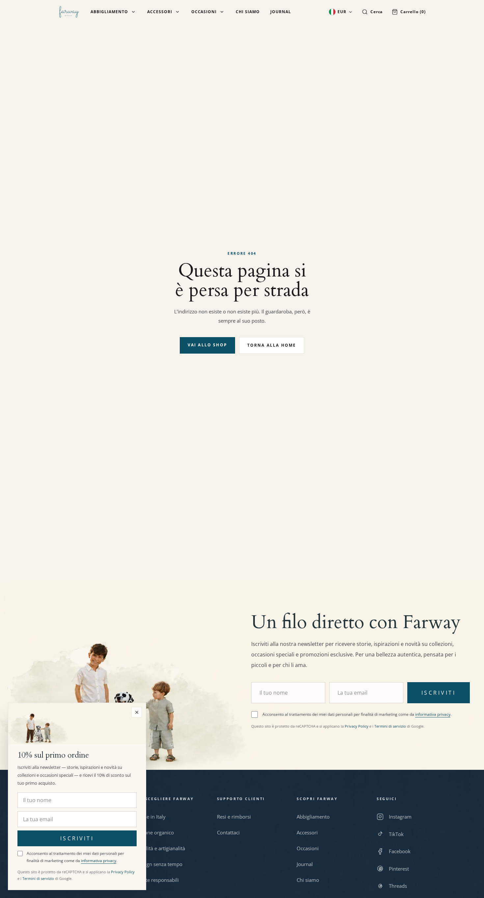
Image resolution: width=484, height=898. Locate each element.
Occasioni (204, 11)
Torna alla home (271, 345)
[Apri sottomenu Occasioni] (222, 12)
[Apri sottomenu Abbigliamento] (133, 12)
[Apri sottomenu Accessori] (177, 12)
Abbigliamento (109, 11)
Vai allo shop (207, 345)
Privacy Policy (356, 726)
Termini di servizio (390, 726)
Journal (280, 11)
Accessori (159, 11)
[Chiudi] (136, 712)
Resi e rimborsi (234, 816)
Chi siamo (248, 11)
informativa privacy (432, 714)
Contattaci (228, 832)
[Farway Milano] (69, 11)
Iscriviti (438, 692)
